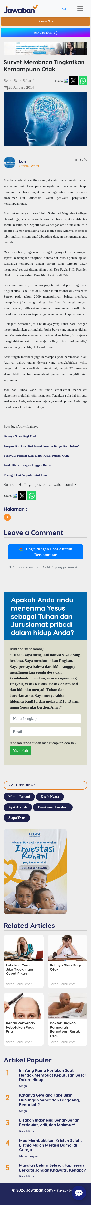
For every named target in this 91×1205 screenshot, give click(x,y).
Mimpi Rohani (19, 796)
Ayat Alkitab (17, 807)
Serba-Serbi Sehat (17, 81)
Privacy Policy (68, 1190)
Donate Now (45, 21)
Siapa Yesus (16, 818)
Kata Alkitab (27, 1131)
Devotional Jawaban (53, 807)
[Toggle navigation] (80, 8)
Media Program (29, 1156)
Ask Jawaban (43, 32)
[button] (7, 517)
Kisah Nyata (50, 796)
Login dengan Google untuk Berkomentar (48, 552)
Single (23, 1086)
